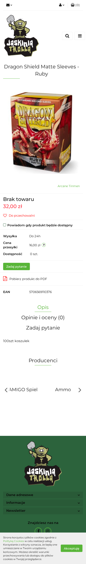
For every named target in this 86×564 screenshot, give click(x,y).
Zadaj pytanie (16, 266)
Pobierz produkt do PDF (28, 279)
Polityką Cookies (13, 541)
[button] (75, 5)
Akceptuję (71, 548)
